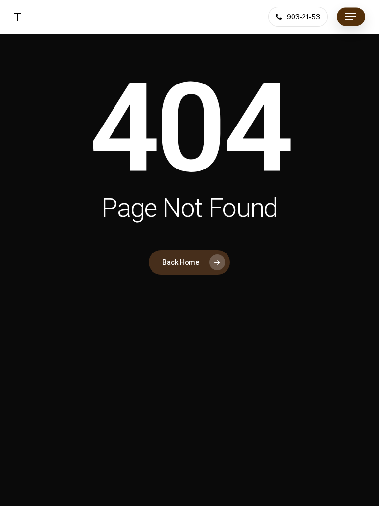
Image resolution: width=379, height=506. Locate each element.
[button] (351, 17)
